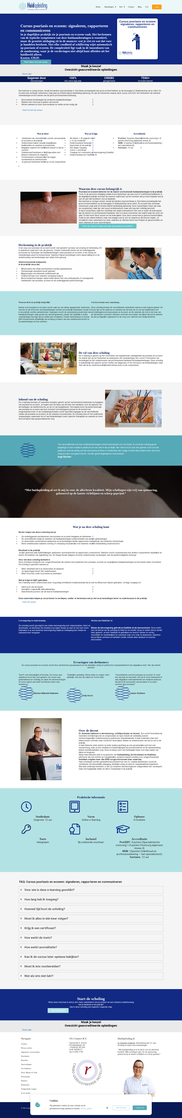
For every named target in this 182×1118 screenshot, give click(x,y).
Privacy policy (86, 1108)
